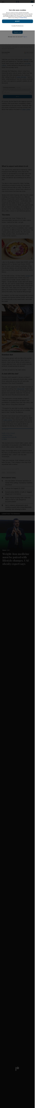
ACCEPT (17, 21)
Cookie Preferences (17, 26)
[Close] (32, 5)
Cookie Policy (23, 17)
